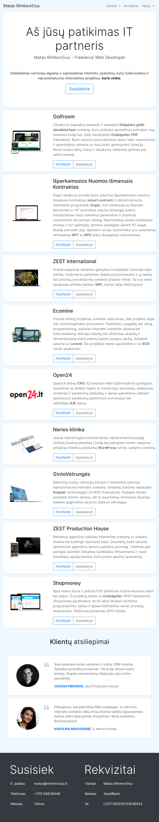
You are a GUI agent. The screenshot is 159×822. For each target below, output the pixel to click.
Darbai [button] (112, 6)
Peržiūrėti (63, 164)
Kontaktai (131, 6)
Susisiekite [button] (79, 88)
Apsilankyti (84, 164)
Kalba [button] (147, 6)
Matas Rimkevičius (21, 5)
